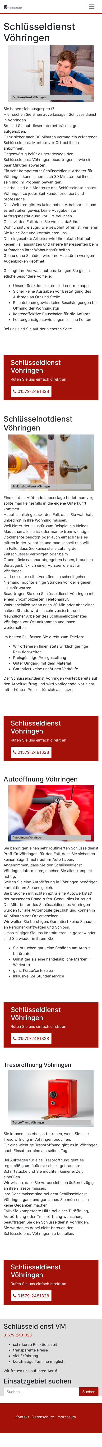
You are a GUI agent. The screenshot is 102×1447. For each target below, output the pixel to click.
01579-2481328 (18, 1335)
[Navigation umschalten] (91, 6)
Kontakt (22, 1417)
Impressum (66, 1417)
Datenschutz (43, 1417)
